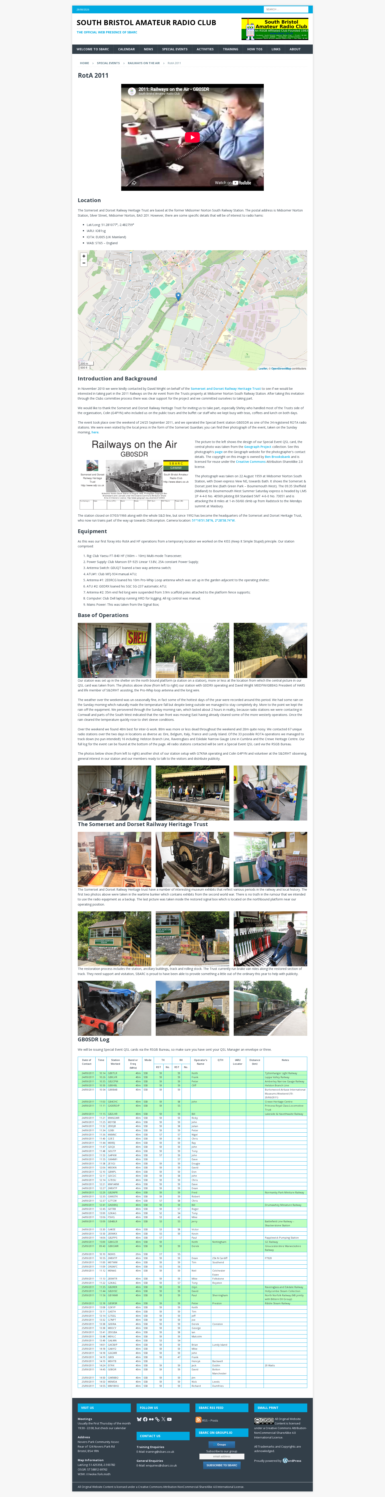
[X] (163, 1419)
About (295, 49)
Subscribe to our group (221, 1451)
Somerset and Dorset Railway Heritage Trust (226, 388)
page (219, 452)
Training (230, 49)
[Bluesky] (139, 1419)
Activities (205, 49)
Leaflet (263, 368)
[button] (178, 296)
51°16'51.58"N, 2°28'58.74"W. (214, 520)
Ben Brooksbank (277, 457)
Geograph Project (257, 447)
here (95, 432)
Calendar (126, 49)
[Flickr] (151, 1419)
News (148, 49)
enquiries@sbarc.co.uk (161, 1465)
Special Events (175, 49)
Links (276, 49)
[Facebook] (145, 1419)
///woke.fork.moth (98, 1474)
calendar (120, 1428)
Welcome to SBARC (93, 49)
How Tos (254, 49)
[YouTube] (169, 1419)
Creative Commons (251, 461)
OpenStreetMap (281, 368)
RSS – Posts (210, 1420)
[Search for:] (286, 9)
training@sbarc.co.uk (160, 1452)
